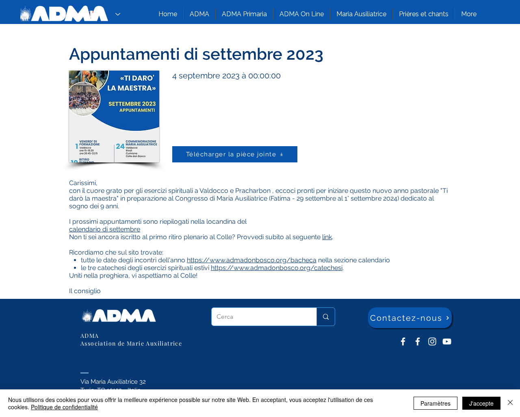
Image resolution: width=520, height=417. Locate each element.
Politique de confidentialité (64, 407)
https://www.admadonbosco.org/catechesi (276, 268)
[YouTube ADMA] (447, 341)
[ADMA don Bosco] (403, 341)
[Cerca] (325, 317)
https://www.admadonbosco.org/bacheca (251, 260)
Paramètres (435, 403)
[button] (199, 14)
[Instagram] (432, 341)
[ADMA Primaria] (417, 341)
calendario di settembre (104, 229)
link (327, 237)
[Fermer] (510, 403)
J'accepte (481, 403)
